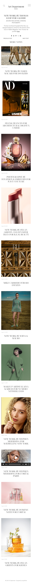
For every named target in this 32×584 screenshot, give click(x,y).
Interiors (23, 21)
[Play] (3, 464)
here (18, 31)
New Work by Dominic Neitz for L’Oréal (16, 511)
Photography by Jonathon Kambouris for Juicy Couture (16, 179)
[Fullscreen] (28, 464)
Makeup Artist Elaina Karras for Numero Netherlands (16, 389)
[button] (16, 458)
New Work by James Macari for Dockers (16, 72)
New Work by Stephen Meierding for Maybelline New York (16, 441)
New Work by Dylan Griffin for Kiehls (16, 564)
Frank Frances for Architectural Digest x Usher (16, 125)
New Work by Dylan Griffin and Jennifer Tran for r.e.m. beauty (16, 232)
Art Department (12, 580)
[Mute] (26, 464)
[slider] (15, 464)
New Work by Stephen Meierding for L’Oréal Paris (16, 473)
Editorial (17, 21)
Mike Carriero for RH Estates (16, 284)
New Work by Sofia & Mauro (16, 337)
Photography (16, 22)
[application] (16, 415)
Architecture (10, 21)
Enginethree (24, 580)
